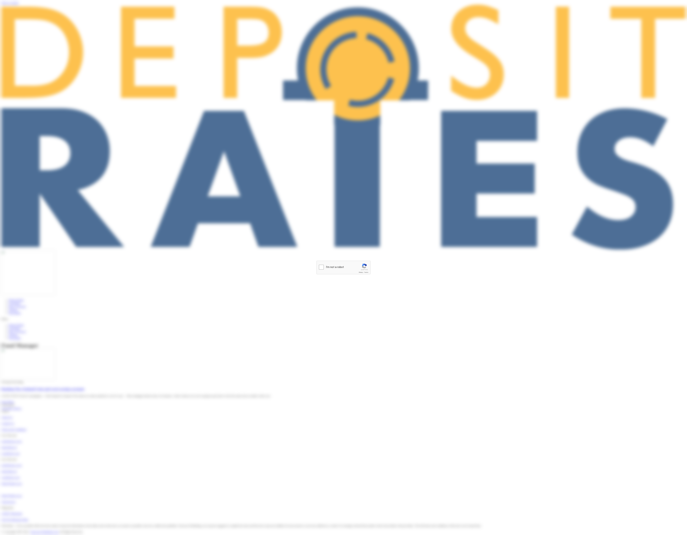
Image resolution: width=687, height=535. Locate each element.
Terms (366, 272)
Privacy (361, 272)
